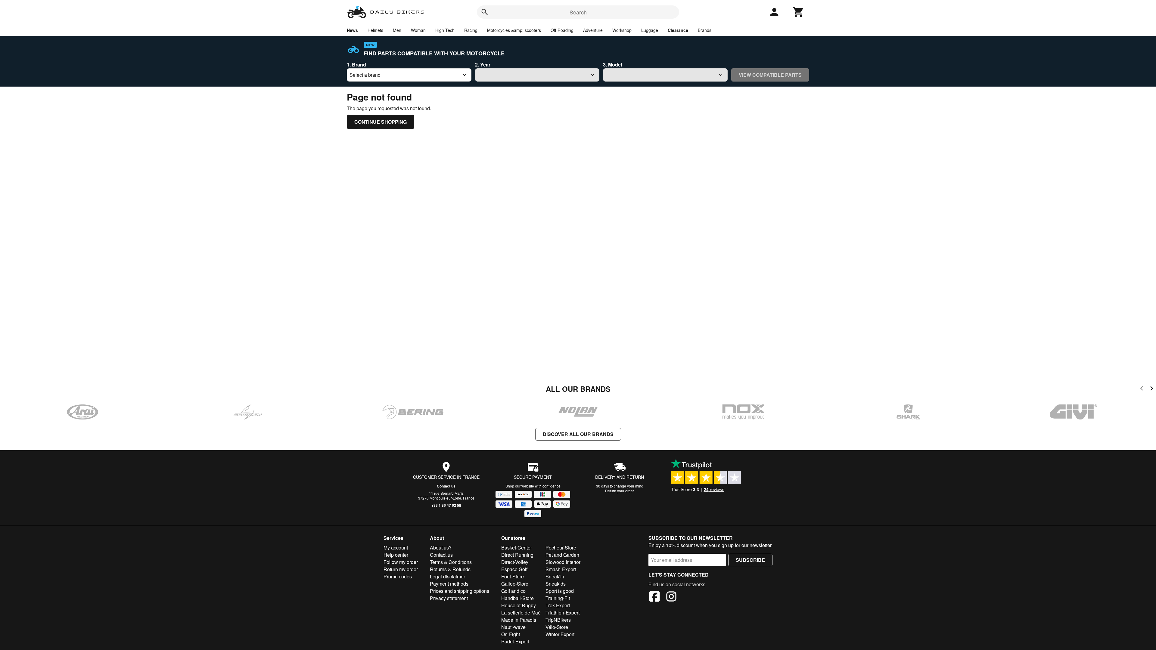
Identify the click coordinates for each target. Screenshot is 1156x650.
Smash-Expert (560, 569)
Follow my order (401, 562)
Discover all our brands (578, 434)
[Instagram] (671, 597)
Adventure (593, 30)
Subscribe (750, 559)
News (352, 30)
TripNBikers (558, 619)
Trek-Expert (557, 605)
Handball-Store (517, 598)
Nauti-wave (513, 627)
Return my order (401, 569)
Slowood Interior (562, 562)
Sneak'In (554, 576)
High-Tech (445, 30)
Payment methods (449, 583)
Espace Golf (514, 569)
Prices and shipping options (459, 590)
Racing (470, 30)
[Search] (484, 12)
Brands (704, 30)
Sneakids (555, 583)
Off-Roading (562, 30)
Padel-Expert (515, 641)
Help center (396, 554)
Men (397, 30)
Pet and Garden (562, 554)
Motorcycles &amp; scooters (514, 30)
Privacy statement (449, 598)
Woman (418, 30)
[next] (1151, 389)
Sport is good (559, 590)
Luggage (649, 30)
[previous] (1141, 389)
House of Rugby (518, 605)
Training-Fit (557, 598)
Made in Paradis (518, 619)
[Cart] (798, 12)
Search (578, 12)
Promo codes (398, 576)
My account (396, 547)
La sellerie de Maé (521, 612)
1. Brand (356, 64)
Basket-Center (516, 547)
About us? (441, 547)
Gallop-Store (514, 583)
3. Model (612, 64)
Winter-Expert (559, 634)
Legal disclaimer (447, 576)
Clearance (678, 30)
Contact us (446, 486)
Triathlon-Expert (562, 612)
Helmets (375, 30)
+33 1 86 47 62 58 (446, 505)
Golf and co (513, 590)
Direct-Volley (514, 562)
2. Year (482, 64)
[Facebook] (654, 597)
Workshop (622, 30)
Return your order (619, 490)
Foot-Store (512, 576)
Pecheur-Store (560, 547)
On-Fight (510, 634)
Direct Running (517, 554)
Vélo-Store (556, 627)
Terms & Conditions (451, 562)
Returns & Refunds (450, 569)
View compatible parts (770, 74)
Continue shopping (380, 121)
